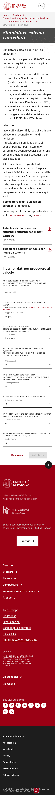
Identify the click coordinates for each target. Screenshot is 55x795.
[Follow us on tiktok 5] (31, 705)
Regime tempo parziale (13, 400)
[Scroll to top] (48, 465)
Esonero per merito (12, 383)
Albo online (9, 633)
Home (6, 15)
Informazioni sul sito (13, 736)
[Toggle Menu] (49, 6)
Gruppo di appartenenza (14, 313)
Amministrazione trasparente (20, 639)
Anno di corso (10, 335)
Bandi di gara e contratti (17, 627)
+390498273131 (21, 659)
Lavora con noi (11, 622)
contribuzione (17, 215)
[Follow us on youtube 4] (24, 705)
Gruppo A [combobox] (9, 316)
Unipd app (9, 684)
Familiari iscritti (10, 439)
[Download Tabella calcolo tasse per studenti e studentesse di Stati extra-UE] (49, 229)
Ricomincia (17, 455)
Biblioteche (9, 616)
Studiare (17, 15)
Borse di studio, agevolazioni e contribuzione (25, 18)
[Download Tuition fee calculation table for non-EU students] (49, 249)
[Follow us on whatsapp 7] (43, 705)
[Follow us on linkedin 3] (18, 705)
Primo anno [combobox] (10, 338)
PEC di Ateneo (25, 663)
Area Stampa (10, 610)
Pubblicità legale (11, 775)
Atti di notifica (10, 768)
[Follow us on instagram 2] (11, 705)
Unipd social (10, 676)
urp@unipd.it (25, 661)
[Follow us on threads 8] (5, 711)
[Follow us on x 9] (11, 711)
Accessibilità (9, 743)
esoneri (38, 215)
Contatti (6, 665)
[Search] (41, 6)
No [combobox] (6, 364)
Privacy (6, 755)
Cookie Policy (9, 762)
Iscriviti (26, 541)
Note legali (8, 749)
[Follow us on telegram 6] (37, 705)
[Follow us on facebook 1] (5, 705)
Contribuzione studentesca (20, 21)
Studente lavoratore (12, 419)
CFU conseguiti (10, 361)
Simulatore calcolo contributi (23, 35)
